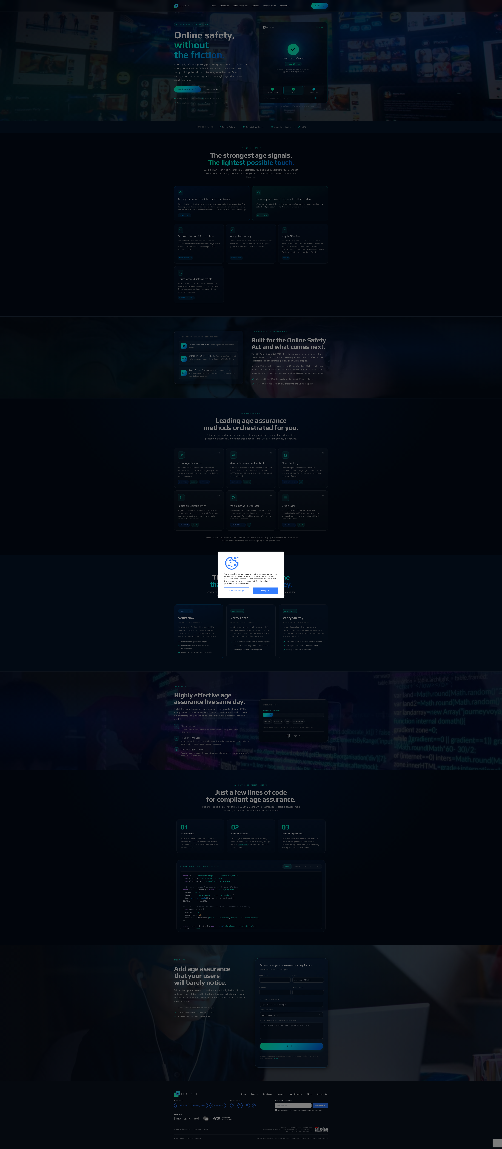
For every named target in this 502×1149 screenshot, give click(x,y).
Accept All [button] (265, 590)
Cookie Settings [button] (236, 590)
